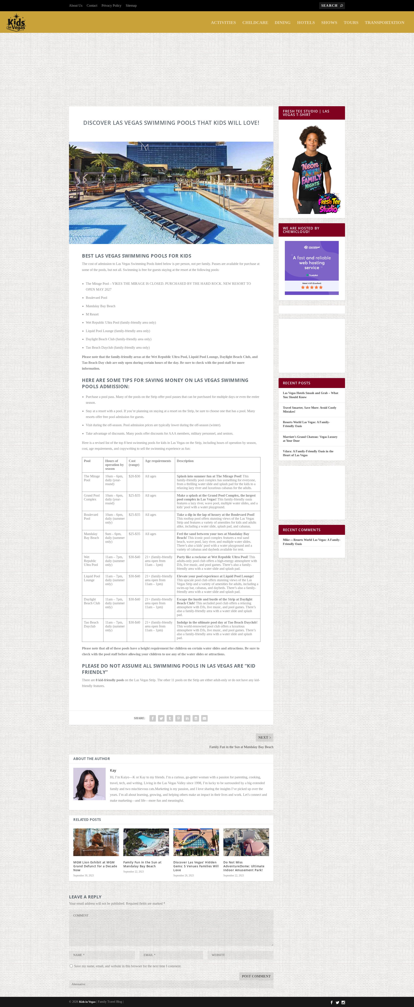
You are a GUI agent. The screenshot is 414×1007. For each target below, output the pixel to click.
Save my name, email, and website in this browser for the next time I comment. (127, 966)
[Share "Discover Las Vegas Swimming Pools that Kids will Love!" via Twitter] (161, 718)
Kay (113, 770)
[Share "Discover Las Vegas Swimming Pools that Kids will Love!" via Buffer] (195, 718)
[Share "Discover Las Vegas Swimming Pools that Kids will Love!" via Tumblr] (170, 718)
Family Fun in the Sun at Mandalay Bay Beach (142, 864)
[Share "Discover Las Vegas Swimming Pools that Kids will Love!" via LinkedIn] (187, 718)
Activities (223, 23)
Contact (92, 5)
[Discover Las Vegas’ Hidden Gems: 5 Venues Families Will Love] (196, 842)
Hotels (306, 23)
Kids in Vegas (87, 1001)
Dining (283, 23)
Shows (329, 23)
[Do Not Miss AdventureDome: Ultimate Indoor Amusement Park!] (246, 842)
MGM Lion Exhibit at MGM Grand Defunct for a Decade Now (95, 866)
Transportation (384, 23)
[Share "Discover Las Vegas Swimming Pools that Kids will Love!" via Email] (204, 718)
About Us (75, 5)
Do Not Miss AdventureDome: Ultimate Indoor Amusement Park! (244, 866)
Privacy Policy (111, 5)
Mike (286, 540)
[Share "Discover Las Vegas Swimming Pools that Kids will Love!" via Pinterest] (178, 718)
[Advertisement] (207, 65)
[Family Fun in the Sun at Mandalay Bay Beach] (146, 842)
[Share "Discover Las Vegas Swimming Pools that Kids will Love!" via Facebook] (152, 718)
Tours (351, 23)
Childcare (255, 23)
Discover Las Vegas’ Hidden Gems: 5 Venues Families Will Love (196, 866)
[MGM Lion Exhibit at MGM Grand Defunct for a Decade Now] (96, 842)
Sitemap (131, 5)
